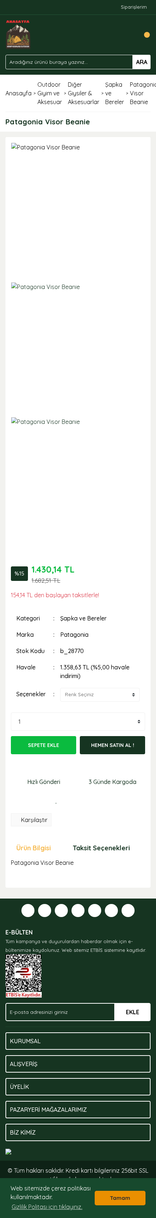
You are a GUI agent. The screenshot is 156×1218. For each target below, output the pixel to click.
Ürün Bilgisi (33, 848)
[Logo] (18, 34)
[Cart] (143, 35)
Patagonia (74, 634)
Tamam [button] (120, 1198)
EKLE (132, 1012)
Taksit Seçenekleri (101, 848)
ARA (141, 62)
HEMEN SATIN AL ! (112, 745)
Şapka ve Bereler (83, 618)
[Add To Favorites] (56, 800)
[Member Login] (129, 35)
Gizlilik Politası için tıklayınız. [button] (47, 1206)
